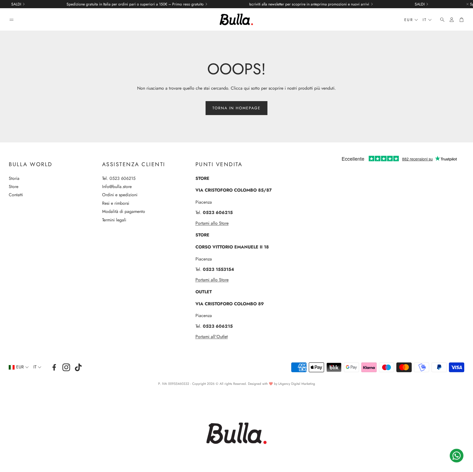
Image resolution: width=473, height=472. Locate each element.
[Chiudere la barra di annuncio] (467, 4)
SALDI (16, 4)
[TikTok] (78, 367)
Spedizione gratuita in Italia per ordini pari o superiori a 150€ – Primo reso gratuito (135, 4)
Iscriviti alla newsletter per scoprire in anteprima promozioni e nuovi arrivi (309, 4)
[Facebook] (54, 367)
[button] (11, 19)
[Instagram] (66, 367)
